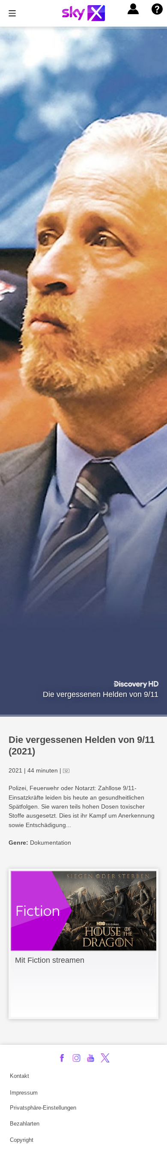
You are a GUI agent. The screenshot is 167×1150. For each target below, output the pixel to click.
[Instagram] (76, 1057)
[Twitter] (105, 1057)
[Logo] (83, 13)
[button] (133, 9)
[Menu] (12, 13)
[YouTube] (90, 1057)
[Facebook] (61, 1057)
